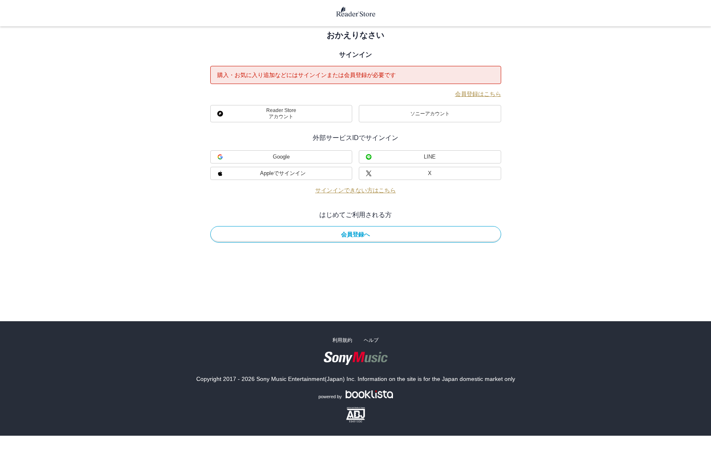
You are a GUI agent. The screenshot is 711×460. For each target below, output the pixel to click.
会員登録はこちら (478, 94)
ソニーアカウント (430, 114)
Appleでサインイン (283, 173)
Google (281, 157)
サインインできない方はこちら (355, 190)
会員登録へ (355, 234)
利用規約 (342, 340)
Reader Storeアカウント (281, 113)
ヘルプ (371, 340)
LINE (430, 157)
